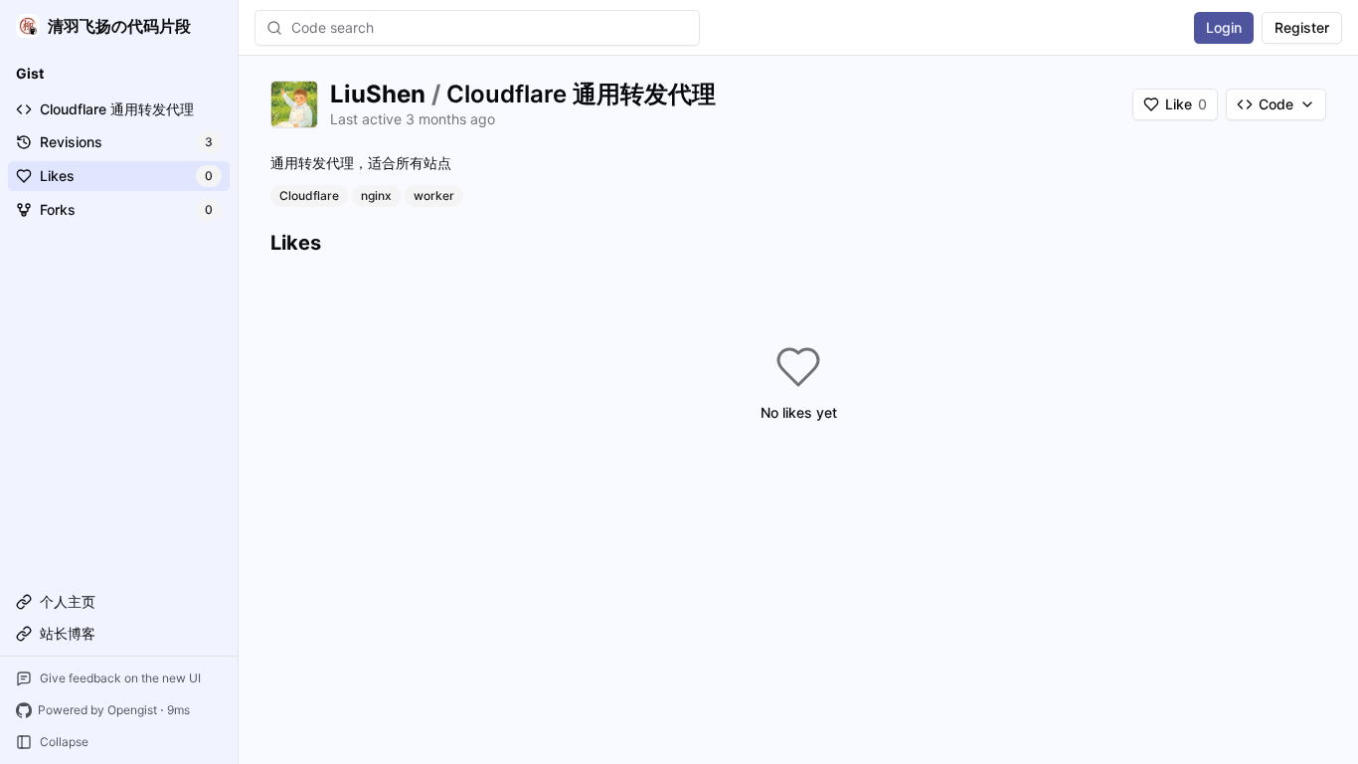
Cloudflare (309, 195)
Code (1276, 104)
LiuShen (377, 94)
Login (1224, 27)
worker (434, 195)
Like (1186, 104)
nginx (376, 195)
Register (1301, 27)
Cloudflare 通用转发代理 (581, 94)
